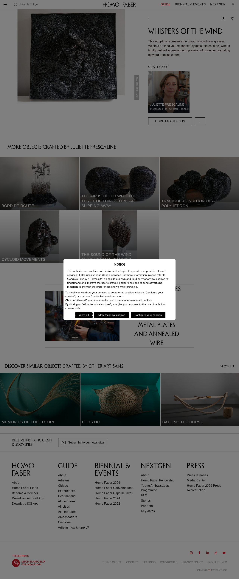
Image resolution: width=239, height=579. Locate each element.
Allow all (84, 314)
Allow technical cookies (111, 314)
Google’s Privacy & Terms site (84, 278)
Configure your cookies (148, 314)
